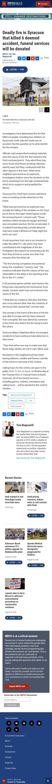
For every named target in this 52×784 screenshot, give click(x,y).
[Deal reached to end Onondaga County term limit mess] (15, 487)
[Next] (46, 109)
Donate (43, 4)
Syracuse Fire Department (21, 395)
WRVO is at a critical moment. (21, 636)
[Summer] (26, 16)
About (7, 741)
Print (46, 57)
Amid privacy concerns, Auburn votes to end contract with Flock (37, 500)
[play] (3, 781)
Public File (9, 763)
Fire (30, 401)
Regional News (17, 401)
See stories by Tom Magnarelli (30, 458)
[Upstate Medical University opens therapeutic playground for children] (37, 534)
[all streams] (48, 781)
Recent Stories (13, 477)
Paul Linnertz (16, 406)
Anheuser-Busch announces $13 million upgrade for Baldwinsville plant (14, 547)
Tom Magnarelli (9, 55)
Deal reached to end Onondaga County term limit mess (14, 499)
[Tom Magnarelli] (8, 429)
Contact (8, 757)
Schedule (8, 746)
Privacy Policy (10, 768)
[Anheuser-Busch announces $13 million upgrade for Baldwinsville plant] (15, 534)
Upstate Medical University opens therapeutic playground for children (35, 549)
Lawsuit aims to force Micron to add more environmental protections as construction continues (15, 600)
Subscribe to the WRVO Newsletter (20, 695)
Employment (10, 752)
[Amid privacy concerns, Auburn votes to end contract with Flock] (37, 487)
